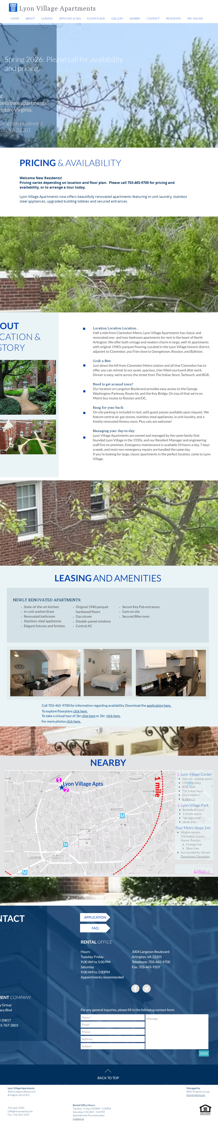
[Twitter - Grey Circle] (146, 988)
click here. (80, 711)
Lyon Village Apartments (58, 8)
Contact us (78, 1118)
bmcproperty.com (195, 1095)
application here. (159, 705)
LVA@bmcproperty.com (20, 1111)
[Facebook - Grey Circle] (135, 988)
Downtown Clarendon (195, 856)
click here (88, 716)
